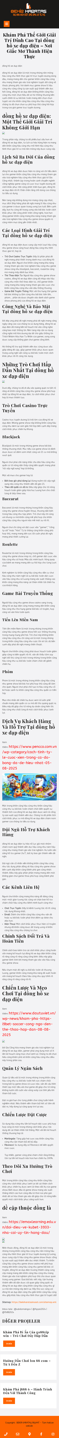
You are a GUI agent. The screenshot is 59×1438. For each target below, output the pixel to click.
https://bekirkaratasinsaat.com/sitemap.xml (34, 1302)
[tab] (7, 24)
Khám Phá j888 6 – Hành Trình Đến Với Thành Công (27, 1391)
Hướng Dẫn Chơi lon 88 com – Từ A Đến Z (27, 1362)
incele (10, 1343)
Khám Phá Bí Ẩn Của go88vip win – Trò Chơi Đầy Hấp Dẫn (26, 1334)
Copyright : (10, 1422)
